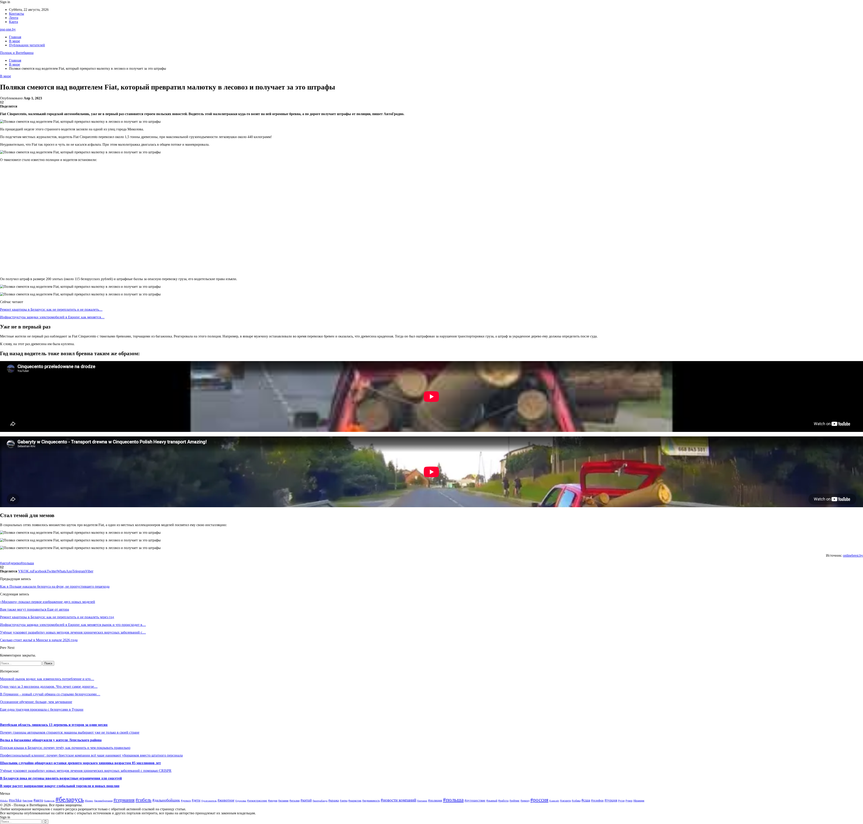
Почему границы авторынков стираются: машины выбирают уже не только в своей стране (69, 732)
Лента (13, 18)
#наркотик (354, 800)
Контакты (16, 14)
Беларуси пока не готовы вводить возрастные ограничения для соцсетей (62, 778)
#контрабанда (320, 800)
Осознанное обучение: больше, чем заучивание (36, 702)
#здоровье (240, 800)
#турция (611, 800)
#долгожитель (209, 800)
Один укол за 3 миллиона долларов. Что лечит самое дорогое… (49, 686)
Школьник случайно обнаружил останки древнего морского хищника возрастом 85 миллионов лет (80, 763)
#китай (306, 800)
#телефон (597, 800)
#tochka (15, 800)
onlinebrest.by (853, 555)
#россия (539, 800)
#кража (333, 800)
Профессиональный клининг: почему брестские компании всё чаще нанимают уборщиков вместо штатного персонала (91, 755)
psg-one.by (8, 29)
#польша (27, 563)
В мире (14, 41)
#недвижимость (371, 800)
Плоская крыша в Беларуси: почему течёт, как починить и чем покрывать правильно (65, 748)
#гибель (143, 799)
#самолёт (554, 800)
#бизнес (89, 800)
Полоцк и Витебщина (16, 53)
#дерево (15, 563)
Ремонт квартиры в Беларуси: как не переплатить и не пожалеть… (51, 309)
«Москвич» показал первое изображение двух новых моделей (47, 602)
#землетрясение (257, 800)
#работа (503, 800)
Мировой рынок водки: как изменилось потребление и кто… (47, 679)
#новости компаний (398, 800)
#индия (272, 800)
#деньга (186, 800)
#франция (638, 800)
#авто (4, 563)
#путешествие (475, 800)
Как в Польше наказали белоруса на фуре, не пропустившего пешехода (54, 586)
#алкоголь (49, 800)
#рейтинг (514, 800)
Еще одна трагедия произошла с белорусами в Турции (41, 709)
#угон (621, 800)
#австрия (27, 800)
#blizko (4, 800)
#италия (294, 800)
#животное (226, 800)
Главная (15, 37)
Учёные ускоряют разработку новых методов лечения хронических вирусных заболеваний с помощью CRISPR (85, 771)
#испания (283, 800)
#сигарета (565, 800)
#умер (628, 800)
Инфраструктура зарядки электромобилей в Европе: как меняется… (52, 317)
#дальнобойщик (166, 800)
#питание (422, 800)
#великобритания (103, 800)
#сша (585, 800)
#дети (196, 800)
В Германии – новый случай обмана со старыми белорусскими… (50, 694)
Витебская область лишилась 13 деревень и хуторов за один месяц (53, 725)
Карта (13, 22)
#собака (576, 800)
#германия (124, 800)
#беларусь (70, 799)
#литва (343, 800)
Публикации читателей (27, 45)
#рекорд (524, 800)
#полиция (435, 800)
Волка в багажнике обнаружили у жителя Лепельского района (51, 740)
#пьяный (491, 800)
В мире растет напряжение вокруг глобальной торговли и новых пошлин (59, 786)
